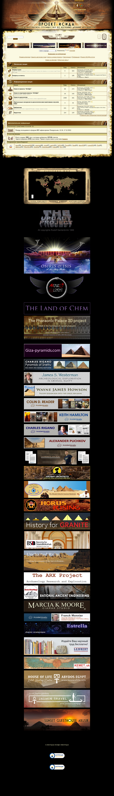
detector (18, 147)
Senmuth (87, 109)
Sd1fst (59, 145)
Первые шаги (16, 70)
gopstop (37, 145)
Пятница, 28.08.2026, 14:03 (83, 92)
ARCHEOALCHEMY (85, 89)
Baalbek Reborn (84, 102)
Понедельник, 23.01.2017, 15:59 (85, 106)
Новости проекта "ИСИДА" (23, 89)
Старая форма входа (79, 9)
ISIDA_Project (88, 90)
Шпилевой (45, 147)
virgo (45, 145)
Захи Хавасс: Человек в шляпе (87, 97)
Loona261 (91, 145)
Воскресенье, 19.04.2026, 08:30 (85, 73)
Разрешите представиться (86, 70)
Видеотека (17, 112)
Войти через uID (79, 0)
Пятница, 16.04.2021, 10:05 (83, 101)
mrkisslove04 (88, 72)
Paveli (67, 145)
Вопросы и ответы (18, 75)
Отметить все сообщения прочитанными (93, 115)
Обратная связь (63, 60)
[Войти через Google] (81, 5)
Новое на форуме (51, 60)
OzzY (61, 147)
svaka (54, 147)
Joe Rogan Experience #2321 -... (88, 112)
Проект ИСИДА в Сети (88, 57)
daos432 (81, 145)
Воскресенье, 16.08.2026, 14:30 (85, 87)
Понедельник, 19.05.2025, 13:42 (85, 111)
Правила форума (24, 57)
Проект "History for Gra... (86, 93)
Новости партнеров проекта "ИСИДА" (26, 93)
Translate (72, 50)
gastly (52, 145)
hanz (17, 145)
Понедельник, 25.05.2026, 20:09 (85, 69)
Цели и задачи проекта (54, 57)
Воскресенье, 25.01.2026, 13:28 (85, 96)
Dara (73, 145)
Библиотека (18, 107)
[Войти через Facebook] (77, 5)
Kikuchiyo (27, 147)
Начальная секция (20, 64)
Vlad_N (86, 77)
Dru (98, 145)
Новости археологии (20, 97)
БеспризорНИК (27, 145)
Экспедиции (67, 57)
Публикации (75, 57)
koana (86, 104)
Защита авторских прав (38, 57)
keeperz (65, 139)
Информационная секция (23, 82)
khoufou (36, 147)
